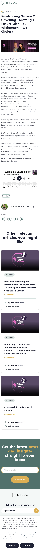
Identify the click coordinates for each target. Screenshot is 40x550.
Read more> (9, 295)
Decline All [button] (27, 545)
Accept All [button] (12, 545)
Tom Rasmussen (17, 303)
